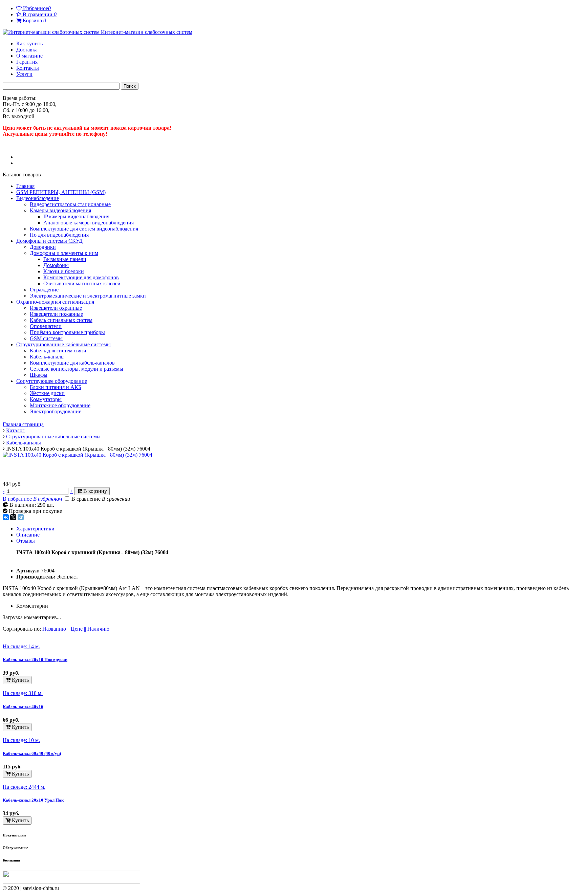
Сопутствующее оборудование (51, 381)
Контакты (27, 68)
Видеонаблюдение (37, 198)
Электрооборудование (55, 411)
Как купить (29, 43)
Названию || (56, 629)
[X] (13, 517)
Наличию (98, 629)
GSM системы (46, 338)
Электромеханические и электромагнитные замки (88, 296)
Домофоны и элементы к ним (64, 253)
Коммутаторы (46, 399)
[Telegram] (21, 517)
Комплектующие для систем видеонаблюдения (84, 229)
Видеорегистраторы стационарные (70, 204)
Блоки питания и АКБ (55, 387)
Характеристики (35, 528)
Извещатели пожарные (56, 314)
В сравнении (36, 14)
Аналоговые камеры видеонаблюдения (88, 222)
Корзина (31, 20)
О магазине (29, 56)
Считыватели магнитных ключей (82, 283)
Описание (28, 535)
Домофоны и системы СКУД (49, 241)
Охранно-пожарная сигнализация (55, 302)
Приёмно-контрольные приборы (67, 332)
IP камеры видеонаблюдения (76, 216)
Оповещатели (46, 326)
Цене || (79, 629)
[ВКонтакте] (6, 517)
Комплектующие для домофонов (81, 277)
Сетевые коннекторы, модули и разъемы (76, 369)
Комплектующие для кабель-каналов (72, 363)
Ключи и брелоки (63, 271)
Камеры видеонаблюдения (60, 210)
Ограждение (44, 289)
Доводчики (43, 247)
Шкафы (38, 375)
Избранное (33, 8)
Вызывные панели (64, 259)
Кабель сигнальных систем (61, 320)
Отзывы (25, 541)
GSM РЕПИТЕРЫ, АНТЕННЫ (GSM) (61, 192)
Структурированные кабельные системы (63, 344)
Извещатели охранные (56, 308)
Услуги (24, 74)
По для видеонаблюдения (59, 235)
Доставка (27, 49)
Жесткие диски (47, 393)
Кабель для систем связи (58, 350)
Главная (25, 186)
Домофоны (56, 265)
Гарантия (27, 62)
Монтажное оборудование (60, 405)
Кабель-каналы (47, 356)
